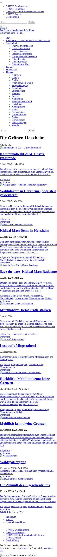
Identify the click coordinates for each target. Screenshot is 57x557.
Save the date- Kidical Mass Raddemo (28, 271)
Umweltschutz (18, 120)
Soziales (15, 117)
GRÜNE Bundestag (15, 9)
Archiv (15, 80)
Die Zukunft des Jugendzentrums (25, 485)
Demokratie (17, 88)
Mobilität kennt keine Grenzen (23, 423)
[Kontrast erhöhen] (4, 25)
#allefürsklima (27, 30)
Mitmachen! (11, 69)
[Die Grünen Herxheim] (3, 27)
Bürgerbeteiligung (20, 85)
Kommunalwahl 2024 (22, 101)
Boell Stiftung (12, 17)
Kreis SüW (17, 104)
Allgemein (16, 75)
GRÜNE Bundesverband (17, 6)
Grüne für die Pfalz (20, 64)
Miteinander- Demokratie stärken (25, 310)
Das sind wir (12, 43)
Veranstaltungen (19, 122)
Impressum (11, 517)
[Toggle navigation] (24, 33)
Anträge (15, 77)
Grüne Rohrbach (19, 61)
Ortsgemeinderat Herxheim (24, 56)
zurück (3, 512)
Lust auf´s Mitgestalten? (18, 346)
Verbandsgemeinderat (22, 53)
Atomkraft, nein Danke (22, 83)
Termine (9, 67)
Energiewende (18, 91)
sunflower (22, 548)
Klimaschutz (17, 98)
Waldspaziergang (13, 462)
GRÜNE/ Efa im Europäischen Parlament (25, 11)
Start (8, 38)
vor (21, 512)
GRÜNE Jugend (13, 14)
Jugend (15, 96)
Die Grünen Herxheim (10, 30)
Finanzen (16, 93)
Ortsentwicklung (19, 114)
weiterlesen (5, 182)
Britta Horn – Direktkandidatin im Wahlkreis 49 (28, 40)
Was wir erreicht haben (22, 46)
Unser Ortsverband (20, 51)
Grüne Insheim (18, 59)
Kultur (15, 109)
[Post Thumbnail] (20, 147)
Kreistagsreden (18, 106)
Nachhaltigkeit (18, 112)
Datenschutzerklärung (16, 522)
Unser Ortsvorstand (21, 48)
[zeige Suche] (1, 25)
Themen (9, 72)
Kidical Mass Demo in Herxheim (24, 230)
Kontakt (9, 519)
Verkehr (15, 125)
